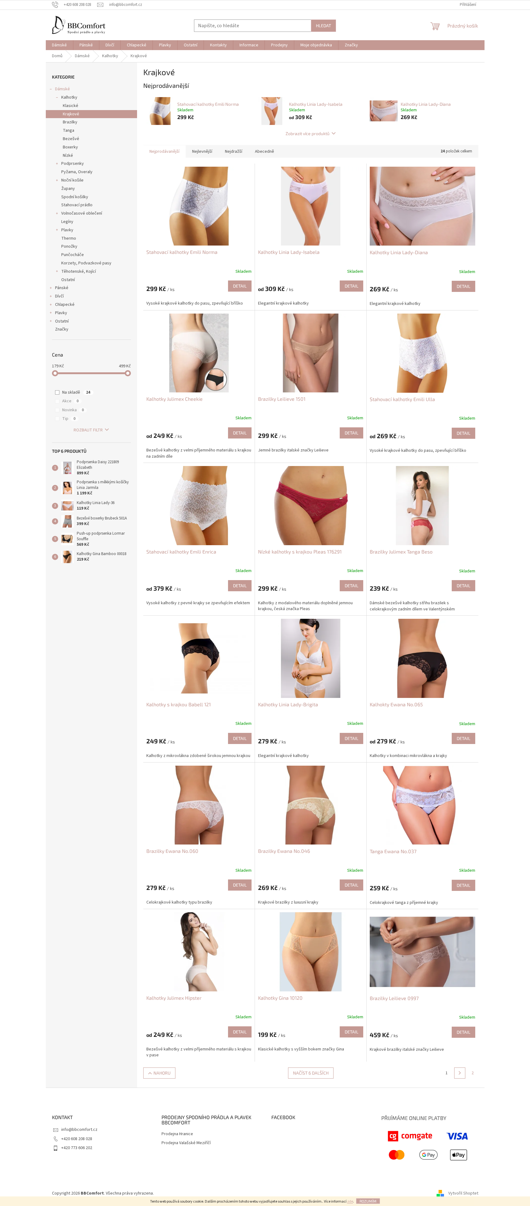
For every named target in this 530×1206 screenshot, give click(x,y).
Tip (68, 419)
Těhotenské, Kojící (78, 271)
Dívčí (59, 296)
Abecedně (264, 151)
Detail (240, 286)
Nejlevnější (202, 151)
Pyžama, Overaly (77, 172)
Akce (70, 401)
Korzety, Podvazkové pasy (86, 263)
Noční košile (72, 180)
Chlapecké (65, 305)
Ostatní (68, 280)
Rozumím (368, 1201)
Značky (61, 329)
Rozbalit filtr (88, 430)
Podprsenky (72, 163)
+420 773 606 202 (76, 1148)
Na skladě (76, 392)
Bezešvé (71, 139)
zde (350, 1201)
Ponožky (69, 246)
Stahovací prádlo (77, 205)
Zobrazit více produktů (308, 133)
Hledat (323, 25)
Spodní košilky (74, 197)
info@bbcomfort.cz (79, 1130)
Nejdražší (233, 151)
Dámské (62, 89)
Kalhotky (69, 97)
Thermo (68, 238)
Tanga (68, 130)
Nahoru (161, 1073)
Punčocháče (72, 255)
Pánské (61, 288)
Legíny (67, 222)
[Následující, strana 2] (459, 1073)
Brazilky (70, 122)
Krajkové (71, 114)
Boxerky (70, 147)
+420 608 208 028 (76, 1139)
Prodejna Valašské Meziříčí (186, 1143)
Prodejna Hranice (177, 1134)
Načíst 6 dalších (311, 1073)
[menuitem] (59, 45)
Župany (68, 189)
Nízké (68, 155)
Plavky (67, 230)
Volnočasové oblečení (81, 213)
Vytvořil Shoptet (463, 1193)
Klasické (70, 106)
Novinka (73, 410)
